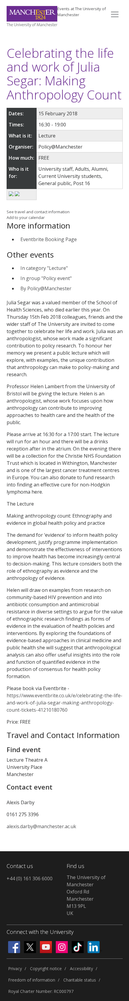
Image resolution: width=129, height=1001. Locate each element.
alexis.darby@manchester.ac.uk (41, 826)
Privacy (15, 968)
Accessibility (81, 968)
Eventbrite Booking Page (48, 239)
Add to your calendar (26, 217)
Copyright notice (46, 968)
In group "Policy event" (46, 278)
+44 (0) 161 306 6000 (29, 878)
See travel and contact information (38, 211)
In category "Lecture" (44, 268)
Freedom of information (31, 980)
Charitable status (79, 980)
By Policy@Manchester (45, 288)
